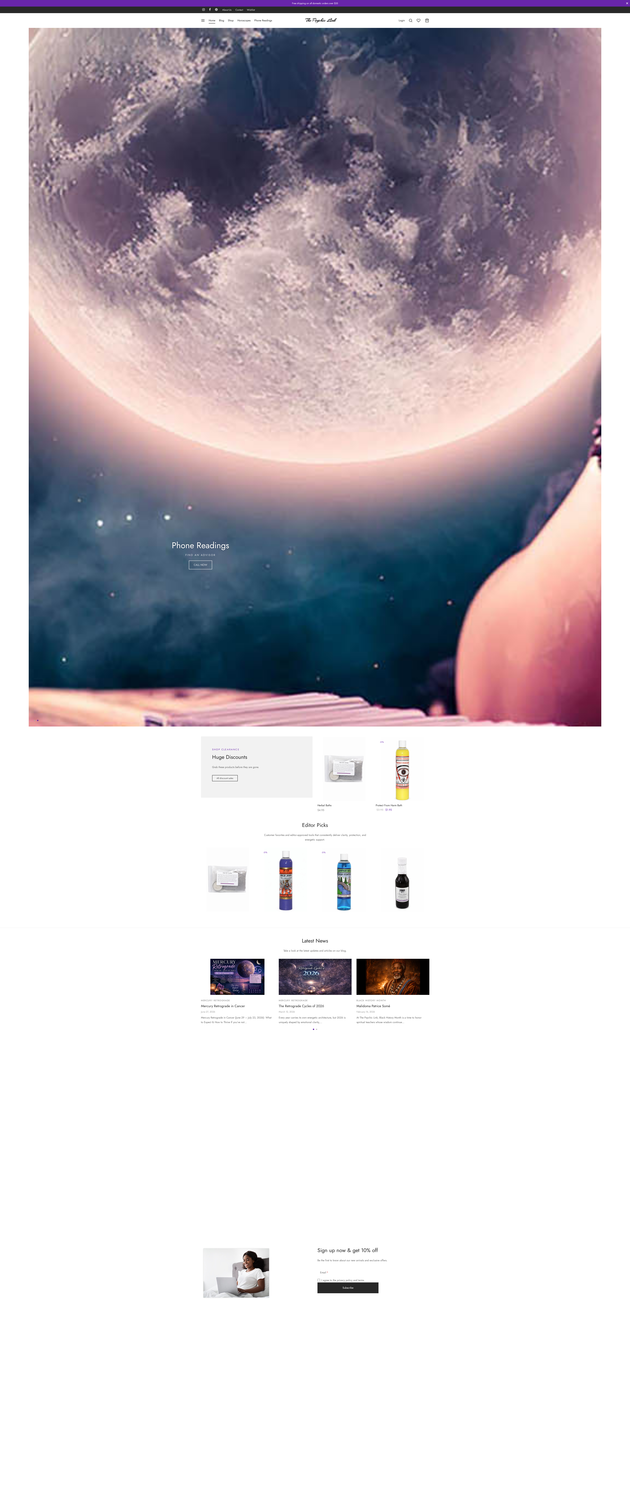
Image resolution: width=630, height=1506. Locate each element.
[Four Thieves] (402, 1235)
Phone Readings (263, 20)
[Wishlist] (419, 20)
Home (212, 20)
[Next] (600, 555)
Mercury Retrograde (215, 1356)
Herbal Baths (324, 1161)
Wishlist (251, 9)
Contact (239, 9)
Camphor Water (331, 1252)
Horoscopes (244, 20)
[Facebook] (210, 9)
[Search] (411, 20)
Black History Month (371, 1356)
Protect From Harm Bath (389, 1161)
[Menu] (203, 20)
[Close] (627, 3)
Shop (231, 20)
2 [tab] (37, 1076)
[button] (225, 1134)
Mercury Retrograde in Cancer (223, 1361)
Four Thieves (387, 1252)
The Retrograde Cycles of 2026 (301, 1361)
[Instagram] (203, 9)
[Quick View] (349, 1149)
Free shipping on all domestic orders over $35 (315, 3)
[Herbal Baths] (344, 1125)
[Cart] (427, 20)
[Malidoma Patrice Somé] (393, 1332)
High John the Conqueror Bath (280, 1252)
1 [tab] (34, 1076)
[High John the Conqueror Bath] (286, 1235)
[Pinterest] (216, 9)
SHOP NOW (133, 561)
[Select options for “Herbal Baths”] (338, 1149)
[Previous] (30, 555)
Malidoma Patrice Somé (373, 1361)
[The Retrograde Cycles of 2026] (315, 1332)
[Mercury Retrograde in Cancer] (237, 1332)
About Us (226, 9)
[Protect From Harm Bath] (402, 1125)
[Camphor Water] (344, 1235)
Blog (221, 20)
